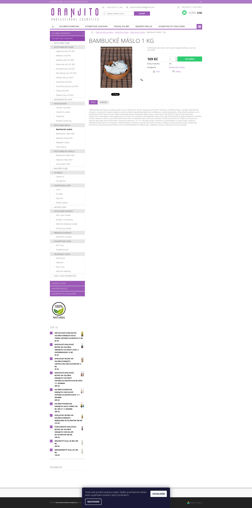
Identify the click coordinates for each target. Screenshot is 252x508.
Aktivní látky (60, 207)
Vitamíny (58, 172)
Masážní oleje (61, 168)
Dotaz (178, 71)
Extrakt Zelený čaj (63, 121)
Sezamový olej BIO (64, 82)
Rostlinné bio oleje (64, 47)
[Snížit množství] (176, 60)
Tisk (158, 71)
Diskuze (103, 102)
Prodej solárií (121, 26)
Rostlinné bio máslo (64, 151)
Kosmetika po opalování (172, 26)
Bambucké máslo (64, 129)
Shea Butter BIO (63, 164)
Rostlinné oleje (62, 43)
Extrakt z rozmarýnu (64, 219)
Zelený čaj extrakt (63, 228)
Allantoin (60, 262)
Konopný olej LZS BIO (65, 68)
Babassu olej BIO (63, 55)
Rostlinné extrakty (63, 211)
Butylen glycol (62, 202)
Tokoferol (60, 116)
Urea (58, 189)
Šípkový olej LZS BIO (65, 95)
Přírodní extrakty (63, 233)
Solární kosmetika (69, 26)
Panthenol (60, 258)
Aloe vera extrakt (63, 215)
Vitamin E (60, 176)
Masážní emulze (143, 26)
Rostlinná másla (62, 125)
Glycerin (59, 198)
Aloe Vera (60, 267)
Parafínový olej (62, 249)
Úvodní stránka (53, 26)
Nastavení (93, 501)
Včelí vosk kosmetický (65, 276)
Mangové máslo (62, 142)
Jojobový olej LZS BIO (65, 60)
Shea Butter (61, 147)
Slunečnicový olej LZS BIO (67, 86)
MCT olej (60, 245)
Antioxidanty (60, 103)
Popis (93, 102)
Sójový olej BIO (62, 90)
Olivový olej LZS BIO (64, 77)
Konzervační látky (63, 99)
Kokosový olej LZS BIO (65, 64)
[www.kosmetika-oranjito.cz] (75, 15)
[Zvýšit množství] (176, 58)
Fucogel (59, 194)
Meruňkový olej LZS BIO (66, 73)
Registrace (197, 7)
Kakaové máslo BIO (64, 138)
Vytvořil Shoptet (196, 503)
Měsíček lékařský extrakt (66, 224)
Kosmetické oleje (62, 241)
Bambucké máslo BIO (65, 133)
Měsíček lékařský (63, 271)
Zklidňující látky (62, 254)
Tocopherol (61, 181)
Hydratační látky (62, 185)
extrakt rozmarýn (63, 107)
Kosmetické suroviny (96, 26)
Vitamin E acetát (63, 112)
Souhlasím (158, 493)
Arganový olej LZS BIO (65, 51)
